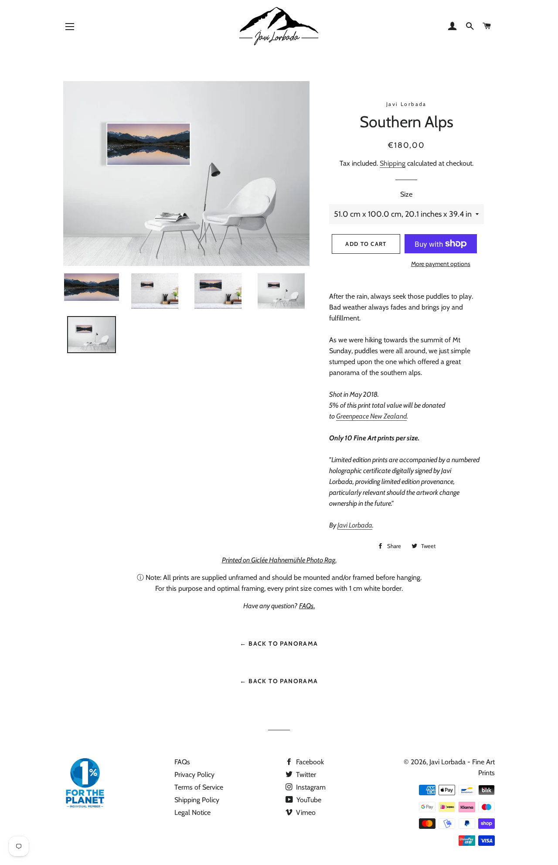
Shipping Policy (196, 800)
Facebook (309, 762)
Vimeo (305, 812)
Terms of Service (198, 787)
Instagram (310, 787)
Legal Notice (192, 812)
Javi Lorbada (354, 525)
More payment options (440, 264)
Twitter (305, 774)
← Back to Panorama (279, 643)
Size (406, 194)
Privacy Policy (194, 774)
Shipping (392, 163)
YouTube (308, 800)
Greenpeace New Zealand (371, 416)
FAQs (182, 762)
